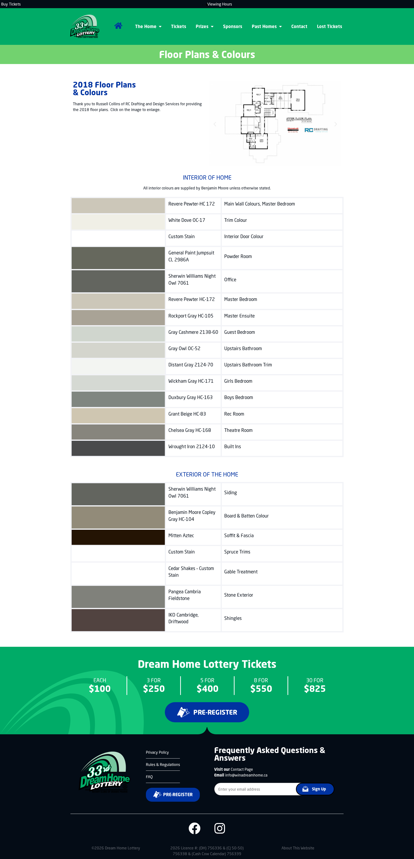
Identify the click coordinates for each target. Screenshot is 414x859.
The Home (145, 26)
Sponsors (232, 26)
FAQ (149, 776)
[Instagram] (220, 828)
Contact (299, 26)
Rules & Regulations (163, 764)
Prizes (202, 26)
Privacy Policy (157, 752)
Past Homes (264, 26)
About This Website (298, 848)
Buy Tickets (11, 4)
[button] (202, 4)
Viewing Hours (219, 4)
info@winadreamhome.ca (246, 775)
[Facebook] (195, 828)
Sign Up (319, 789)
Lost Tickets (329, 26)
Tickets (178, 26)
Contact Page (242, 769)
